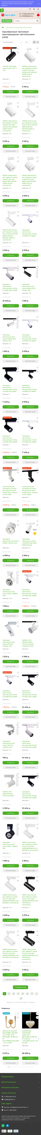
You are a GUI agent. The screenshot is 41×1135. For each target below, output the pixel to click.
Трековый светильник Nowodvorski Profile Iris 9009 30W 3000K (10, 439)
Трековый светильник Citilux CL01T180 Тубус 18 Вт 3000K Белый (29, 542)
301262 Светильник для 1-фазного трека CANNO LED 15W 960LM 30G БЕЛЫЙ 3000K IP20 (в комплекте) (29, 180)
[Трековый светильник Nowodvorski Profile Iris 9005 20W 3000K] (30, 780)
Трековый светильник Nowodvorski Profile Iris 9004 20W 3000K (29, 744)
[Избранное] (30, 9)
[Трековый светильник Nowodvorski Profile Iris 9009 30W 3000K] (11, 425)
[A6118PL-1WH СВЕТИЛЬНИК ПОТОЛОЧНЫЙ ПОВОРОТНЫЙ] (30, 629)
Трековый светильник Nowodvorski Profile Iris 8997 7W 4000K (29, 338)
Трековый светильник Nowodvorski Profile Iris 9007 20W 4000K (29, 694)
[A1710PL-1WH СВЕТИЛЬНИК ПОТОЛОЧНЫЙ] (11, 780)
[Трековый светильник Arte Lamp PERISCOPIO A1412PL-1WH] (11, 323)
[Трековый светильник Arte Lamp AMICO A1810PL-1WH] (11, 578)
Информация (7, 1077)
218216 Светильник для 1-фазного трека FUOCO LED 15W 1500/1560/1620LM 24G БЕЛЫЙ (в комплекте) (30, 846)
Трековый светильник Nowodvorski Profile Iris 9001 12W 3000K (10, 388)
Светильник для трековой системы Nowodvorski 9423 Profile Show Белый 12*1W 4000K (10, 490)
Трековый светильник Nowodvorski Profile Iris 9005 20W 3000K (29, 795)
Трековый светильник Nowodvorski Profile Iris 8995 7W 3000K (29, 233)
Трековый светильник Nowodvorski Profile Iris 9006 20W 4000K (10, 287)
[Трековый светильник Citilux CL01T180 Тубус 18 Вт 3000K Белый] (30, 528)
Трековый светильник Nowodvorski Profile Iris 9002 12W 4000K (29, 439)
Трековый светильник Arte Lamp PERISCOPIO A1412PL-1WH (9, 338)
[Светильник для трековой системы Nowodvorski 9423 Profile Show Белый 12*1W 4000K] (11, 475)
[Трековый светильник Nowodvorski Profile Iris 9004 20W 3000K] (30, 730)
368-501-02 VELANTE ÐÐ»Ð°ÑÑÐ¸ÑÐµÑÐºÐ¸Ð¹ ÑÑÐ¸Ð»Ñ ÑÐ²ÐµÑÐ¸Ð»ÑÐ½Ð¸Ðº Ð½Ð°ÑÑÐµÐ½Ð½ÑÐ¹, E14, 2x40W (11, 1037)
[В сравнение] (17, 52)
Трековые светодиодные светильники (19, 27)
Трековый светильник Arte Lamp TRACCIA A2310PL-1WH (9, 744)
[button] (2, 1039)
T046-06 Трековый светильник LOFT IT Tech (10, 68)
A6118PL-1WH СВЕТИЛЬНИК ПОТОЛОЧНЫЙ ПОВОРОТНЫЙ (27, 643)
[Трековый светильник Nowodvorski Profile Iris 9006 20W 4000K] (11, 273)
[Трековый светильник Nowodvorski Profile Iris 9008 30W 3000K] (11, 679)
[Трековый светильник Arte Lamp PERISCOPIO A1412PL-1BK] (30, 273)
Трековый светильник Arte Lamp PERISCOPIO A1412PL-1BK (29, 287)
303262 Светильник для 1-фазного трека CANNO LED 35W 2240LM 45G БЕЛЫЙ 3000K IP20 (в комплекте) (29, 71)
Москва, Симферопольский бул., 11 (16, 1107)
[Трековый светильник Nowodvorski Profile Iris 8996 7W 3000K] (30, 374)
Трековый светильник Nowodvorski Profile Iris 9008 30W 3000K (10, 694)
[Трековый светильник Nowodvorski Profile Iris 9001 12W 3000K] (11, 374)
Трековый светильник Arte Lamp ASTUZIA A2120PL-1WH (9, 643)
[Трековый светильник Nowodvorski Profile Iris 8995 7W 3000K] (30, 218)
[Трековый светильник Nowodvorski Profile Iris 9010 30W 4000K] (30, 578)
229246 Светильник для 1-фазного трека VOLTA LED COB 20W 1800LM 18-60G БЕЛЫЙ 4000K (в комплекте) (10, 235)
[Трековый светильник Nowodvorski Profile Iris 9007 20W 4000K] (30, 679)
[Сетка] (34, 42)
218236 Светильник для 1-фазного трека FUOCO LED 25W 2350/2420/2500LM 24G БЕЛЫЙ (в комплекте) (11, 953)
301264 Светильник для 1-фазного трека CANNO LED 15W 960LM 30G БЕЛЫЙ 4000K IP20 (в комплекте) (10, 180)
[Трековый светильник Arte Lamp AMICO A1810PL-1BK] (11, 831)
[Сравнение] (34, 9)
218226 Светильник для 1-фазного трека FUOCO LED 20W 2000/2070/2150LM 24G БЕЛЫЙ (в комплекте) (11, 899)
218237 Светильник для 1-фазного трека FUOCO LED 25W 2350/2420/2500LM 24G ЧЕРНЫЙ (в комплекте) (30, 954)
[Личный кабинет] (38, 9)
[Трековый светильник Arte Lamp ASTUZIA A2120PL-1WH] (11, 629)
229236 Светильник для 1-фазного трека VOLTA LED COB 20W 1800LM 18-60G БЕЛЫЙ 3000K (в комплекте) (29, 126)
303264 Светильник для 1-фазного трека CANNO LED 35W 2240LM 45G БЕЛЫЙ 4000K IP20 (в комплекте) (10, 126)
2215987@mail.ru (27, 16)
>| (21, 998)
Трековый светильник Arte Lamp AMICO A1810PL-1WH (10, 593)
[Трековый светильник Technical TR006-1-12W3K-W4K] (11, 528)
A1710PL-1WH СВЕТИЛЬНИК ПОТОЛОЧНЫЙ (8, 794)
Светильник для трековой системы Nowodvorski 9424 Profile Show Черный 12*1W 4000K (30, 490)
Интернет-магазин (10, 1087)
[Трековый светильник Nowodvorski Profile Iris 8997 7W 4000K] (30, 323)
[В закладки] (17, 48)
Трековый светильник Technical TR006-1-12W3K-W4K (11, 541)
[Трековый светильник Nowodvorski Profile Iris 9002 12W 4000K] (30, 425)
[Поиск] (37, 20)
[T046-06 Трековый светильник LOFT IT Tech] (11, 55)
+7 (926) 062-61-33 (27, 14)
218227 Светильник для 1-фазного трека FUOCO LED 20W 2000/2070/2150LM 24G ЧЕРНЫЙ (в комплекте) (30, 900)
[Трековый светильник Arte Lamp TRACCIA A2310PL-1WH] (11, 730)
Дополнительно (8, 1082)
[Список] (38, 42)
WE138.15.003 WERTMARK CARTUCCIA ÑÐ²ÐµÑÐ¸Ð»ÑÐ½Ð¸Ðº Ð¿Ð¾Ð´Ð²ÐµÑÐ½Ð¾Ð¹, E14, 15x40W (30, 1037)
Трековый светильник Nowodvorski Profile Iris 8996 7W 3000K (29, 388)
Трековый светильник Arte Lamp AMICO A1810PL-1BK (10, 845)
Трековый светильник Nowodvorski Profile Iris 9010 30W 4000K (29, 593)
